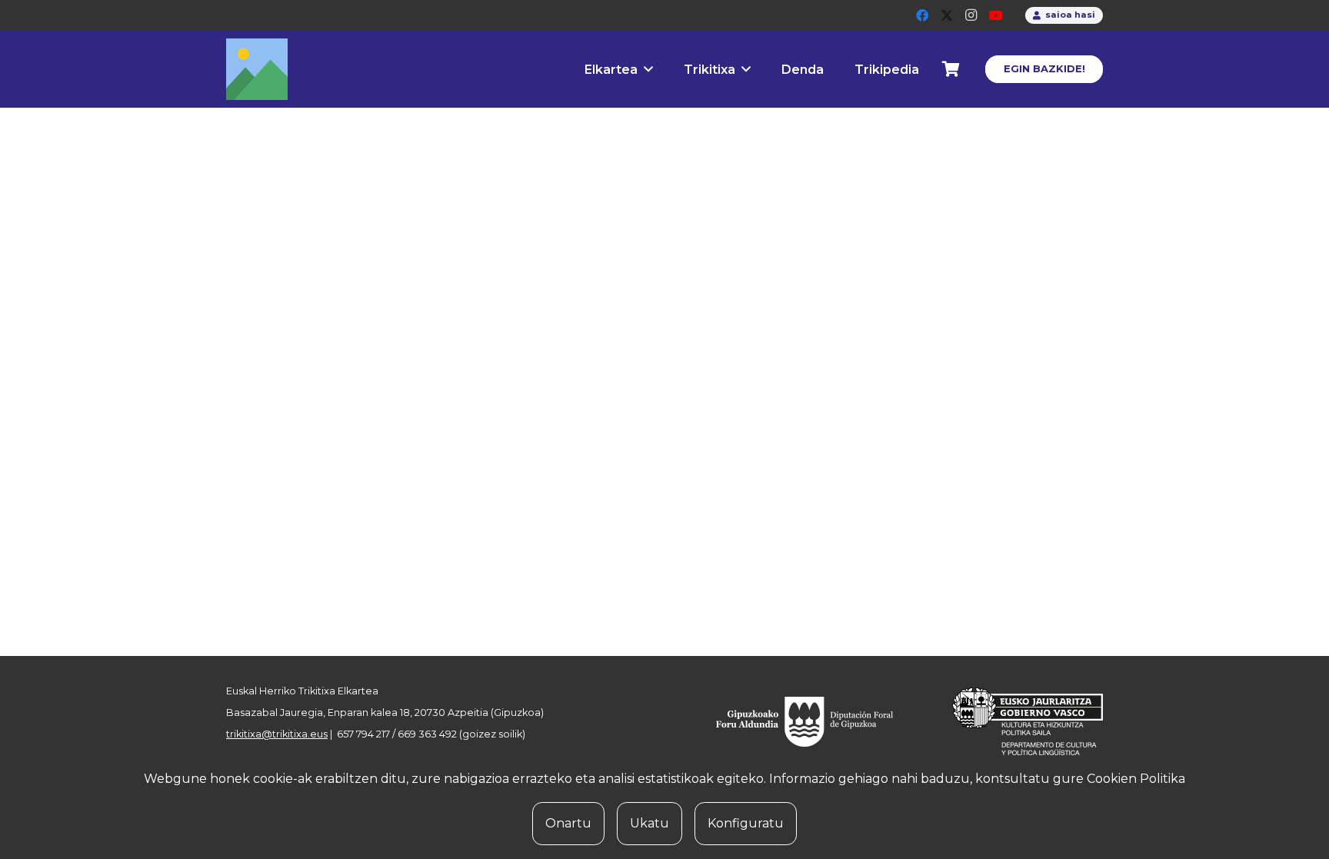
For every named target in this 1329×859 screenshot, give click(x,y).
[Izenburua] (257, 69)
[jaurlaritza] (1016, 721)
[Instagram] (971, 15)
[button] (648, 69)
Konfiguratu (746, 823)
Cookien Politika (1136, 778)
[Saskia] (951, 69)
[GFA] (815, 721)
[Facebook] (922, 15)
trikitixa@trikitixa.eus (277, 734)
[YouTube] (996, 15)
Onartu (568, 823)
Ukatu (649, 823)
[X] (946, 15)
